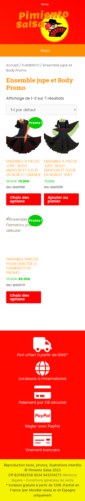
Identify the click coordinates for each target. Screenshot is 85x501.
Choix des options (19, 199)
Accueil (12, 65)
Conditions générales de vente (50, 480)
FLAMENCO (30, 65)
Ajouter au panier (58, 199)
